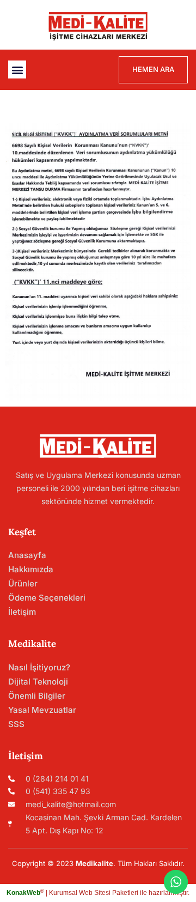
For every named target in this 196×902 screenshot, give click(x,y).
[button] (17, 69)
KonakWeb (23, 893)
